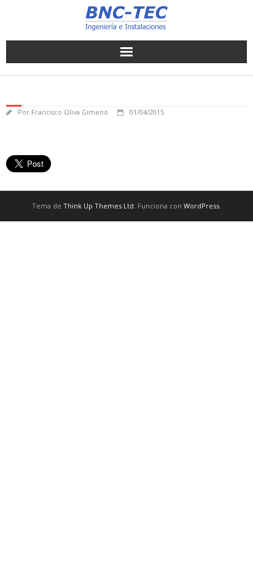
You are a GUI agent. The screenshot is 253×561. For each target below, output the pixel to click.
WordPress (201, 205)
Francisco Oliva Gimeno (69, 111)
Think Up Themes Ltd (98, 205)
